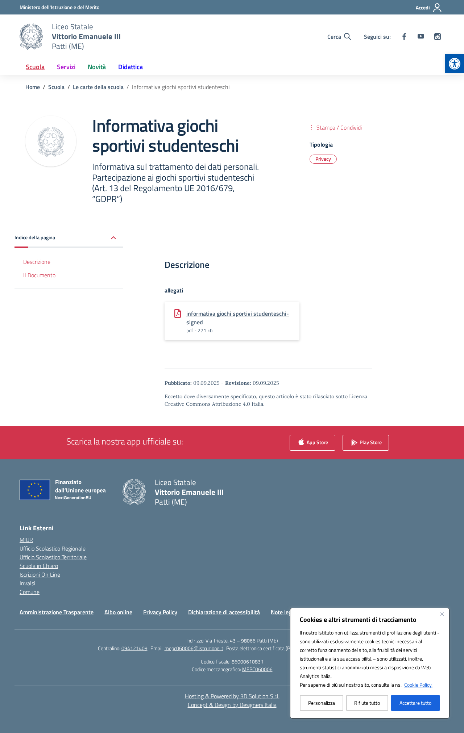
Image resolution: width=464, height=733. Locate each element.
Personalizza (321, 703)
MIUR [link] (26, 539)
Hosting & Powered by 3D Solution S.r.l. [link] (232, 696)
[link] (454, 63)
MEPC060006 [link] (257, 669)
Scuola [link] (35, 67)
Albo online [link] (118, 612)
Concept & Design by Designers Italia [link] (232, 704)
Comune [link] (30, 591)
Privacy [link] (323, 159)
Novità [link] (97, 67)
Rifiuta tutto (367, 703)
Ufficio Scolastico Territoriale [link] (53, 557)
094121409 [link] (134, 648)
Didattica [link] (130, 67)
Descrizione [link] (36, 261)
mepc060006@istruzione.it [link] (194, 648)
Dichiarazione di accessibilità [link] (224, 612)
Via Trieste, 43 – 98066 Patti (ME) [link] (242, 640)
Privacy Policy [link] (160, 612)
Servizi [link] (66, 67)
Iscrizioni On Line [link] (40, 574)
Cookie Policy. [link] (418, 684)
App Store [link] (317, 442)
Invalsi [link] (27, 583)
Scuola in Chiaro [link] (39, 565)
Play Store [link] (370, 442)
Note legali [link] (284, 612)
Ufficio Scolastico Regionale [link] (53, 548)
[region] (370, 663)
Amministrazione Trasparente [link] (57, 612)
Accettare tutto (415, 703)
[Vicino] (442, 614)
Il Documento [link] (39, 275)
